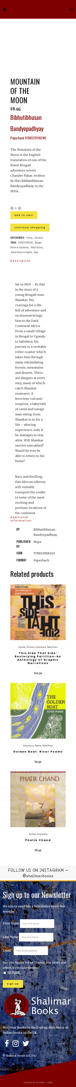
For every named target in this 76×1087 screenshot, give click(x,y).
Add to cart (23, 215)
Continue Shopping (29, 227)
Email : (8, 950)
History (30, 646)
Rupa (36, 252)
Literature (38, 237)
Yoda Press (52, 646)
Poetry (38, 745)
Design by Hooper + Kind (38, 1082)
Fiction (29, 237)
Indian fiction (36, 247)
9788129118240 (25, 242)
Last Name (10, 937)
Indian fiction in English (21, 252)
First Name (11, 923)
